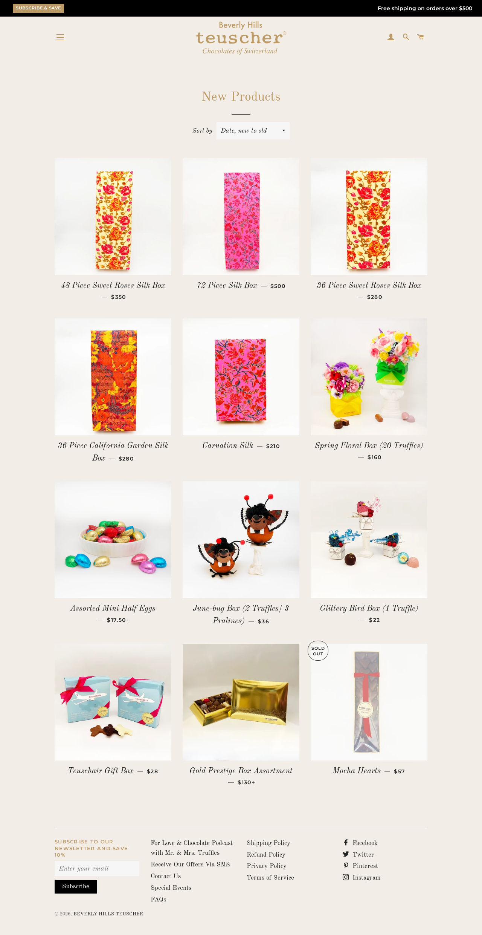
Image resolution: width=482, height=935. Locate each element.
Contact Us (166, 876)
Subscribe (75, 886)
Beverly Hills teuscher (108, 914)
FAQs (158, 900)
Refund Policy (266, 855)
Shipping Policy (268, 843)
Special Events (171, 888)
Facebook (364, 843)
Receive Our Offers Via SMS (190, 865)
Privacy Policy (267, 866)
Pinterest (364, 866)
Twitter (362, 855)
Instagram (366, 878)
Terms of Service (270, 878)
